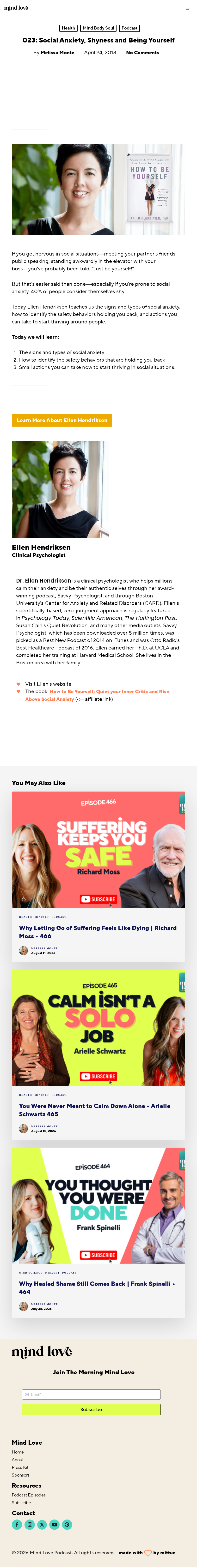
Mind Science (31, 1272)
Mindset (42, 917)
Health (68, 28)
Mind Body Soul (98, 28)
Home (18, 1452)
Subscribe (21, 1503)
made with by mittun (147, 1553)
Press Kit (20, 1467)
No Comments (142, 53)
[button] (188, 8)
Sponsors (21, 1475)
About (18, 1460)
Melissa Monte (57, 53)
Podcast (129, 28)
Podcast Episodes (29, 1495)
